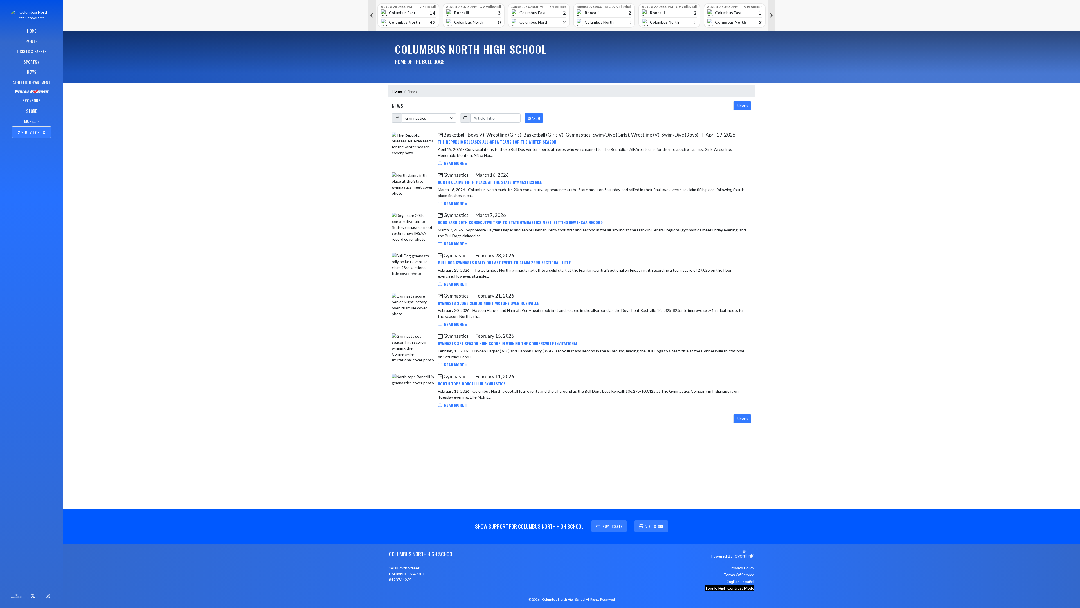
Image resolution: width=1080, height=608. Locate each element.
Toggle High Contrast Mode (729, 588)
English (733, 581)
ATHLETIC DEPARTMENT (31, 82)
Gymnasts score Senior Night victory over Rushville (488, 303)
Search (534, 118)
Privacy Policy (742, 567)
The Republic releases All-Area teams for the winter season (497, 142)
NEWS (31, 72)
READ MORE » (455, 163)
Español (747, 581)
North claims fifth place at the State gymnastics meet (491, 182)
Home (397, 91)
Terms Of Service (739, 574)
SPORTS (30, 62)
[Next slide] (771, 15)
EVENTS (31, 41)
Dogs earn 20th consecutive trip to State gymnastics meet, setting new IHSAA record (520, 222)
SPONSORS (31, 100)
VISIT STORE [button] (654, 526)
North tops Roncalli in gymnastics (472, 383)
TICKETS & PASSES (31, 51)
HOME (31, 31)
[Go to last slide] (372, 15)
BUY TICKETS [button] (35, 132)
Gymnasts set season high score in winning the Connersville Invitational (508, 343)
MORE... (30, 121)
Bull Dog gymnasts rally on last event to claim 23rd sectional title (504, 262)
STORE (31, 111)
